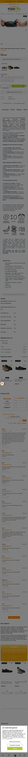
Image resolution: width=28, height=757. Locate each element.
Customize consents (15, 745)
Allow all (15, 748)
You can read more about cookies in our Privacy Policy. (13, 738)
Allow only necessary (14, 741)
